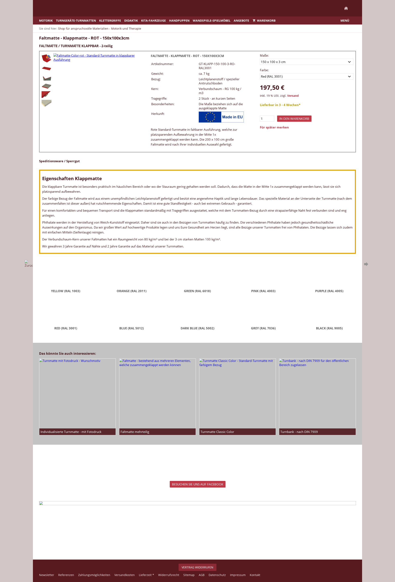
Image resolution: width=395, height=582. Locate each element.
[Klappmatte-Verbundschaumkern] (46, 103)
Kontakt (255, 575)
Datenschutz (217, 575)
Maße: (264, 55)
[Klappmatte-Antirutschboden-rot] (46, 77)
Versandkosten (124, 575)
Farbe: (264, 70)
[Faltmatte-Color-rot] (46, 58)
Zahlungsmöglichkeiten (94, 575)
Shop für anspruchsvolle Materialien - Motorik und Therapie (99, 28)
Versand (293, 96)
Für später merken (274, 127)
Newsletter (46, 575)
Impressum (238, 575)
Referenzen (66, 575)
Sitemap (189, 575)
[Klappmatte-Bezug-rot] (46, 94)
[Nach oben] (197, 546)
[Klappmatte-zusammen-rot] (46, 86)
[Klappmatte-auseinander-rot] (46, 68)
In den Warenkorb (294, 119)
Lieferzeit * (146, 575)
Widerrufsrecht (168, 575)
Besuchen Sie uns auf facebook (197, 484)
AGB (201, 575)
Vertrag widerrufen (197, 567)
